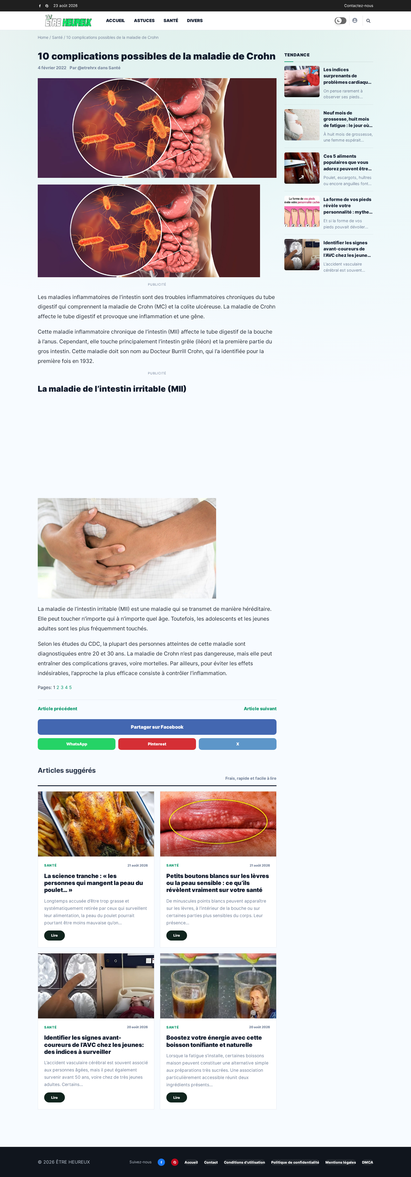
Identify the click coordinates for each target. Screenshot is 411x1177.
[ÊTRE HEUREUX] (354, 20)
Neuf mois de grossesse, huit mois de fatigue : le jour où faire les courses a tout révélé (346, 119)
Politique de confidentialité (295, 1162)
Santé (171, 20)
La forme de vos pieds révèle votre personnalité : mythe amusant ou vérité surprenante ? (347, 206)
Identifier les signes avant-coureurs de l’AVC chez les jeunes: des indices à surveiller (94, 1044)
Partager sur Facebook (157, 727)
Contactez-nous (358, 5)
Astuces (144, 20)
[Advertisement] (157, 453)
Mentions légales (340, 1162)
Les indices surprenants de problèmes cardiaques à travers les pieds (348, 76)
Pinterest (157, 743)
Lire (54, 935)
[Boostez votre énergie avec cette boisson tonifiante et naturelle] (218, 985)
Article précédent (57, 708)
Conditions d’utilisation (244, 1162)
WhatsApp (76, 743)
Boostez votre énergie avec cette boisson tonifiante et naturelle (214, 1041)
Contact (211, 1162)
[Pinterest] (47, 6)
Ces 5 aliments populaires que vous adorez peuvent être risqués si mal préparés (345, 162)
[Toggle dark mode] (340, 20)
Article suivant (260, 708)
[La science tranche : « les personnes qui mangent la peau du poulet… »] (96, 824)
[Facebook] (40, 6)
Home (43, 37)
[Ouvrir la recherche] (368, 21)
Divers (195, 20)
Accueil (115, 20)
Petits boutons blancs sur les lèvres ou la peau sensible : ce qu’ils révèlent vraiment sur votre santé (217, 883)
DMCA (367, 1162)
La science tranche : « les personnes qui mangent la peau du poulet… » (93, 883)
